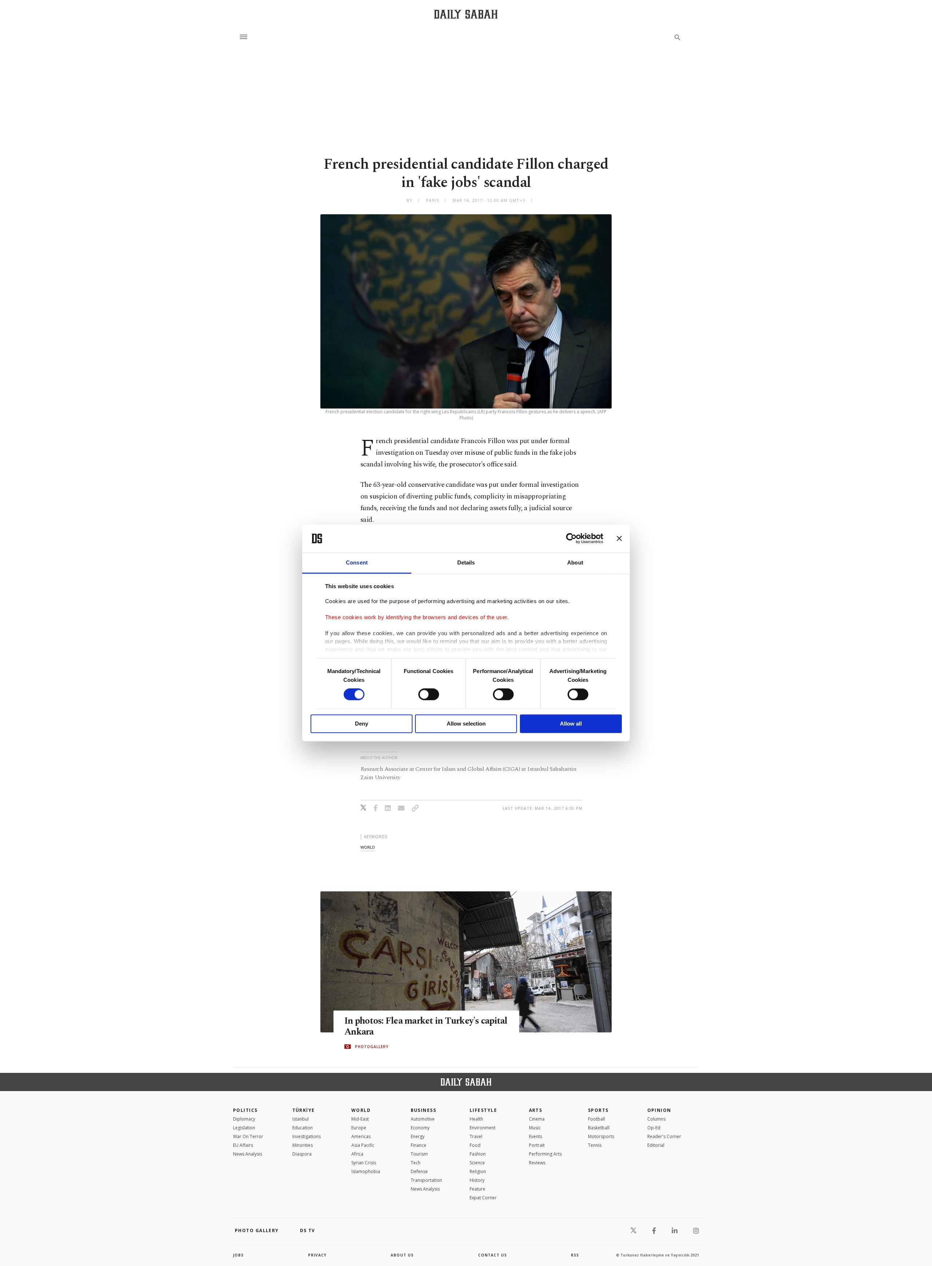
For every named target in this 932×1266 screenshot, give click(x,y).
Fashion (478, 1154)
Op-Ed (653, 1128)
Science (477, 1163)
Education (302, 1128)
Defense (419, 1171)
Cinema (537, 1119)
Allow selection (466, 723)
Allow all (571, 723)
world (367, 847)
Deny (361, 723)
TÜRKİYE (303, 1110)
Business (424, 1110)
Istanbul (300, 1119)
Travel (476, 1136)
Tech (415, 1163)
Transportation (426, 1180)
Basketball (598, 1128)
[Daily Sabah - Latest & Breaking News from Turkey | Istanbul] (466, 14)
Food (475, 1145)
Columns (656, 1119)
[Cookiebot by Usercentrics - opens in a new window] (571, 538)
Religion (478, 1171)
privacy (317, 1255)
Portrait (537, 1145)
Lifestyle (483, 1110)
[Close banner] (619, 538)
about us (402, 1255)
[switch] (428, 694)
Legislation (244, 1128)
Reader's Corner (664, 1136)
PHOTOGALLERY (371, 1046)
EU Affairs (243, 1145)
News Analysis (247, 1154)
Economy (420, 1128)
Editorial (655, 1145)
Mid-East (360, 1119)
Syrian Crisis (363, 1163)
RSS (575, 1255)
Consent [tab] (357, 562)
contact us (492, 1255)
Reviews (537, 1163)
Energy (417, 1136)
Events (535, 1136)
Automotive (423, 1119)
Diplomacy (244, 1119)
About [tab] (575, 562)
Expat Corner (483, 1198)
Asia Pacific (362, 1145)
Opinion (659, 1110)
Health (476, 1119)
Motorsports (601, 1136)
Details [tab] (466, 562)
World (361, 1110)
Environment (482, 1128)
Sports (598, 1110)
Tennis (594, 1145)
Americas (361, 1136)
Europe (358, 1128)
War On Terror (248, 1136)
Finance (418, 1145)
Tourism (419, 1154)
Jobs (238, 1255)
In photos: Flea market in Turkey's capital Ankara (426, 1026)
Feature (477, 1189)
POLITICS (245, 1110)
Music (535, 1128)
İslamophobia (365, 1171)
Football (596, 1119)
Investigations (306, 1136)
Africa (357, 1154)
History (477, 1180)
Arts (535, 1110)
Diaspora (302, 1154)
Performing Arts (545, 1154)
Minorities (302, 1145)
